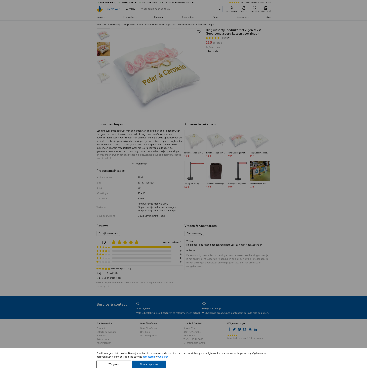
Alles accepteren (149, 364)
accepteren (149, 356)
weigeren (163, 356)
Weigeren (114, 364)
